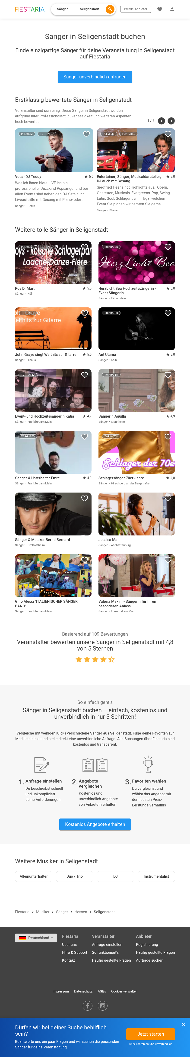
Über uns (69, 944)
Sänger (62, 912)
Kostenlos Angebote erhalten (95, 824)
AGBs (102, 991)
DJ (115, 876)
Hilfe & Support (74, 952)
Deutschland (39, 938)
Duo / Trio (74, 876)
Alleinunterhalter (34, 876)
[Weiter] (171, 121)
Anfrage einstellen (107, 944)
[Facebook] (87, 1005)
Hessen (81, 912)
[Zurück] (161, 121)
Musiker (43, 912)
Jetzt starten (150, 1034)
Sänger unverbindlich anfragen (95, 77)
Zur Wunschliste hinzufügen (86, 135)
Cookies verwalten (124, 991)
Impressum (61, 991)
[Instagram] (102, 1005)
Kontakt (68, 960)
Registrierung (147, 944)
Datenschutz (83, 991)
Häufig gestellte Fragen (111, 960)
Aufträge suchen (149, 960)
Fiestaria (22, 912)
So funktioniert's (105, 952)
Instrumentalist (156, 876)
